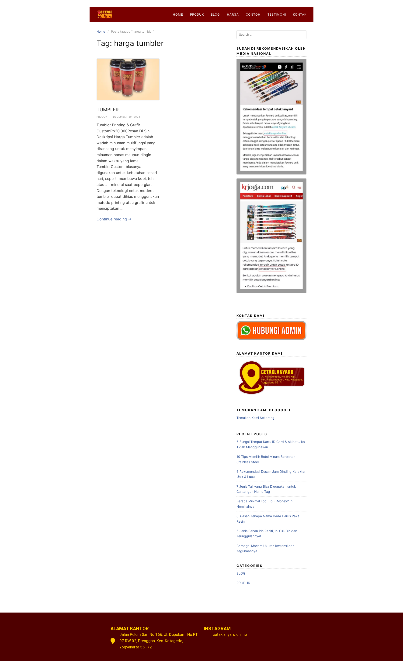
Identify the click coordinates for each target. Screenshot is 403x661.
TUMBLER (108, 110)
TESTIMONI (277, 14)
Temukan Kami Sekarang (255, 418)
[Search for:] (271, 34)
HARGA (233, 14)
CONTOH (253, 14)
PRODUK (197, 14)
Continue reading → (114, 219)
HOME (178, 14)
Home (101, 31)
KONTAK (299, 14)
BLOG (215, 14)
